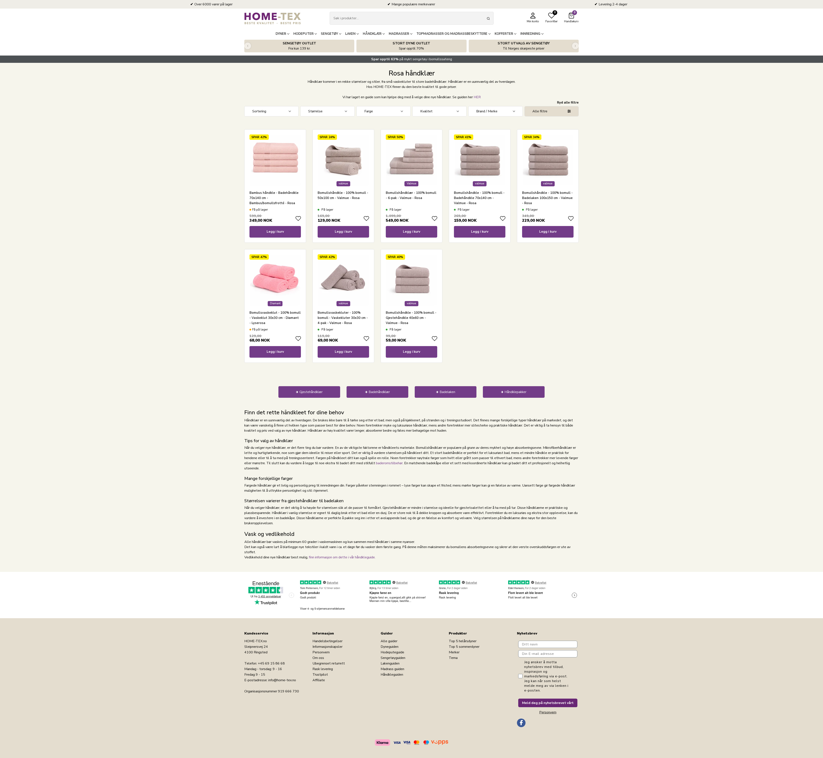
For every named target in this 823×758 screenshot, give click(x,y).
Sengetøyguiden (393, 658)
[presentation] (247, 46)
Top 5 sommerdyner (464, 646)
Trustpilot (320, 674)
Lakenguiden (390, 663)
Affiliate (318, 680)
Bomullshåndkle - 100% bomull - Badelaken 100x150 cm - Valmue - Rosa (547, 198)
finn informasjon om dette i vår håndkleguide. (342, 557)
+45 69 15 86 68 (271, 663)
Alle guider (389, 641)
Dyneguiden (389, 646)
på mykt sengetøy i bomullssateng (411, 59)
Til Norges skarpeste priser (524, 46)
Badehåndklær (379, 392)
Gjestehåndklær (311, 392)
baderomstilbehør (389, 463)
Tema (453, 658)
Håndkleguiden (392, 674)
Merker (454, 652)
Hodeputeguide (392, 652)
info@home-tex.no (282, 680)
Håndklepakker (515, 392)
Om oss (318, 658)
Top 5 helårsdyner (462, 641)
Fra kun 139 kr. (299, 46)
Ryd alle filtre (568, 102)
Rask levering (322, 669)
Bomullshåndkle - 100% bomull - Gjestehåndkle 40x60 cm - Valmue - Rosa (411, 317)
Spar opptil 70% (411, 46)
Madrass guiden (392, 669)
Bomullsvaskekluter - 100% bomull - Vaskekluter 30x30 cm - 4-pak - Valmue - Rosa (343, 317)
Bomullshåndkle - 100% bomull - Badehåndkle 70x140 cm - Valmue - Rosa (479, 198)
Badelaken (447, 392)
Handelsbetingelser (327, 641)
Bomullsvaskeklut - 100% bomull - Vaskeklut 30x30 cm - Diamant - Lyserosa (275, 317)
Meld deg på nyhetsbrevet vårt (548, 703)
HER (477, 97)
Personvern (321, 652)
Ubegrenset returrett (328, 663)
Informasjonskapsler (327, 646)
